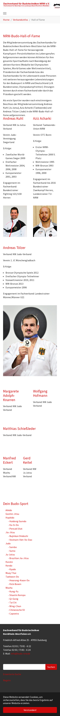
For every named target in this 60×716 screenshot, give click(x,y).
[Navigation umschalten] (4, 13)
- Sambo (12, 547)
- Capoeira (13, 613)
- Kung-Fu (13, 591)
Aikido (9, 510)
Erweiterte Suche (12, 674)
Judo (8, 543)
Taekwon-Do (12, 576)
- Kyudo (12, 569)
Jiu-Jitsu (10, 532)
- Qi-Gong (13, 598)
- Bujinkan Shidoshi (18, 536)
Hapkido (10, 517)
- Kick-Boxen (14, 584)
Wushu (9, 587)
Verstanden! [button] (30, 710)
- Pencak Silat (15, 528)
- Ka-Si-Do (13, 524)
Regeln (7, 680)
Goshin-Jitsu (12, 513)
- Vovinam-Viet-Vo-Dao (20, 539)
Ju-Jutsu (10, 554)
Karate (9, 561)
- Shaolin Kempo (17, 595)
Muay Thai (11, 572)
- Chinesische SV (16, 609)
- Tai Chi (12, 602)
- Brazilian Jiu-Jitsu (18, 558)
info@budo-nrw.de (20, 653)
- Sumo (11, 550)
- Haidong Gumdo (17, 521)
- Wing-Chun (14, 606)
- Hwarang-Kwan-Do (19, 580)
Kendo (9, 565)
